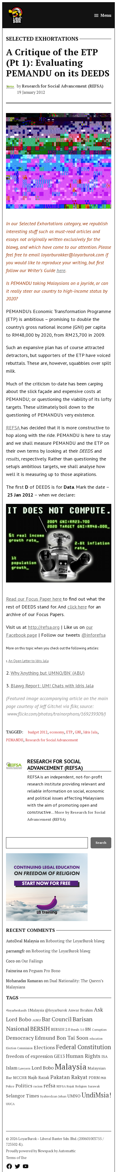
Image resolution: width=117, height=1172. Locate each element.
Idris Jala (90, 732)
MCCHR (20, 1077)
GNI (78, 732)
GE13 (59, 1056)
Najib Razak (38, 1077)
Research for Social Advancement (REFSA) (62, 86)
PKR (103, 1078)
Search (101, 843)
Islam (11, 1068)
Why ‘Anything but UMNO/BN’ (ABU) (48, 673)
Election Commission (19, 1048)
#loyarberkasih (16, 1010)
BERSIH (40, 1028)
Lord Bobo (43, 1067)
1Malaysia (36, 1010)
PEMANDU (14, 740)
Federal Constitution (83, 1047)
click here (77, 607)
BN (88, 1029)
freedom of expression (29, 1056)
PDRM (94, 1077)
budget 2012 (37, 732)
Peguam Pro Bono (44, 970)
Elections (44, 1047)
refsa (50, 1085)
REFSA (13, 427)
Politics (24, 1085)
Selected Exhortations (42, 39)
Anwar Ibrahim (80, 1010)
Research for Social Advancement (51, 740)
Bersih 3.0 (77, 1030)
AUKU (36, 1020)
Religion (81, 1086)
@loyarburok (56, 1010)
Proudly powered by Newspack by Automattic (41, 1151)
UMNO (74, 1096)
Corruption (99, 1030)
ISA (104, 1056)
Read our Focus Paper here (34, 599)
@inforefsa (93, 635)
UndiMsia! (96, 1095)
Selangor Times (22, 1096)
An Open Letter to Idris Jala (28, 661)
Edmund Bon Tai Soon (61, 1037)
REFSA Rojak (65, 1086)
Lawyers (24, 1068)
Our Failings (32, 961)
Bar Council (57, 1019)
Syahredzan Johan (53, 1096)
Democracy (20, 1037)
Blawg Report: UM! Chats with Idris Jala (52, 685)
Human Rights (83, 1056)
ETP (69, 732)
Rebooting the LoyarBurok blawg (75, 941)
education (96, 1039)
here (61, 270)
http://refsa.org (44, 627)
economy (57, 732)
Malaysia (71, 1066)
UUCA (10, 1104)
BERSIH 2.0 (60, 1029)
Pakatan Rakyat (69, 1077)
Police (10, 1086)
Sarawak (94, 1086)
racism (37, 1086)
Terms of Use (16, 1157)
